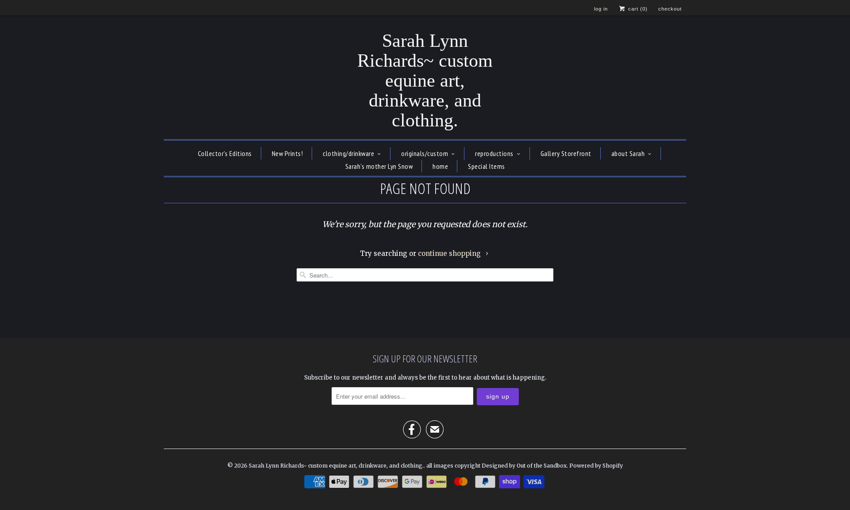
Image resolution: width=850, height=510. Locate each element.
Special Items (486, 166)
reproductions (494, 153)
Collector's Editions (225, 153)
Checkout (670, 8)
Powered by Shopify (596, 465)
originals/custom (424, 153)
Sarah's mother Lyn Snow (379, 166)
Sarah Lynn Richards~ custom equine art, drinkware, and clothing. (425, 80)
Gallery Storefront (566, 153)
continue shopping (450, 253)
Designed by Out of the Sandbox (524, 465)
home (440, 166)
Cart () (637, 8)
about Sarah (628, 153)
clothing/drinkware (348, 153)
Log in (601, 8)
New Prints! (287, 153)
